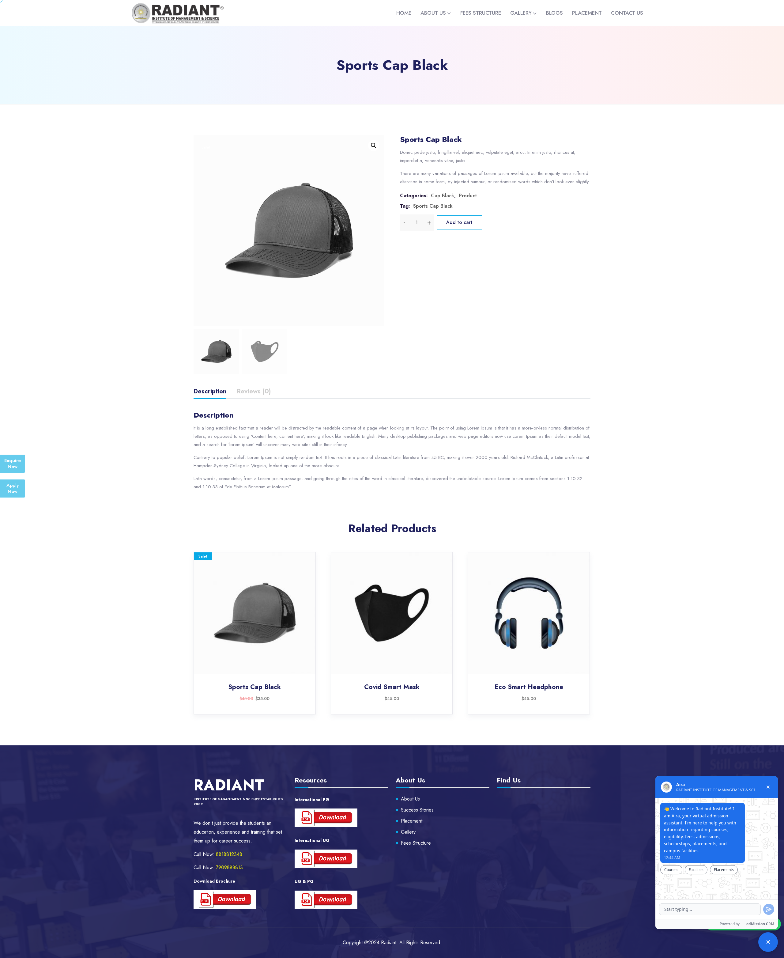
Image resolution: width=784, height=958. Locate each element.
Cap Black (442, 195)
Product (468, 195)
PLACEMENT (587, 13)
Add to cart (459, 222)
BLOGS (554, 13)
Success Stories (417, 809)
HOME (403, 13)
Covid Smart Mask (392, 686)
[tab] (210, 392)
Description (210, 391)
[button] (373, 145)
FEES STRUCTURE (480, 13)
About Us (410, 798)
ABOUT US (433, 13)
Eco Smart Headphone (529, 686)
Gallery (408, 831)
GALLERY (521, 13)
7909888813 (229, 867)
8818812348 (229, 854)
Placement (411, 820)
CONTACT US (627, 13)
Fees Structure (416, 842)
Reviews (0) (254, 391)
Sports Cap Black (433, 206)
